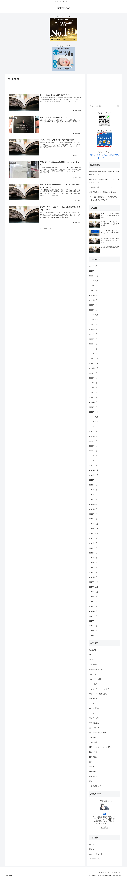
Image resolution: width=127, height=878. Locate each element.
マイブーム (93, 713)
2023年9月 (93, 286)
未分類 (91, 767)
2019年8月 (93, 485)
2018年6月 (93, 553)
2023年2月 (93, 305)
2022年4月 (93, 344)
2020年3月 (93, 456)
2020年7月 (93, 436)
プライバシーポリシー (103, 872)
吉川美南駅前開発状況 (97, 733)
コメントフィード (96, 854)
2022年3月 (93, 349)
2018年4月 (93, 563)
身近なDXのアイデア (97, 776)
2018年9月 (93, 538)
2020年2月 (93, 461)
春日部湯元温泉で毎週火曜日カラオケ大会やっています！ (104, 173)
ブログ (91, 703)
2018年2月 (93, 572)
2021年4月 (93, 392)
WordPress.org (94, 859)
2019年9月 (93, 480)
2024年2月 (93, 271)
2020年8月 (93, 431)
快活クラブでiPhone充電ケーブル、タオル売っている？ (104, 180)
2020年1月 (93, 465)
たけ (104, 814)
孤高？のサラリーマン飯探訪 (100, 747)
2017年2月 (93, 631)
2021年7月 (93, 383)
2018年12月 (93, 524)
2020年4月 (93, 451)
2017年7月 (93, 606)
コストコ (92, 674)
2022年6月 (93, 334)
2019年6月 (93, 494)
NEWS (91, 660)
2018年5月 (93, 558)
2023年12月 (93, 276)
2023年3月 (93, 300)
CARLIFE (92, 650)
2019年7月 (93, 490)
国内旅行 (92, 737)
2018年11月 (93, 529)
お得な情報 (93, 664)
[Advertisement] (45, 86)
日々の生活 (93, 757)
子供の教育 (93, 742)
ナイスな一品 (94, 699)
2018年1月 (93, 577)
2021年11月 (93, 363)
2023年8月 (93, 290)
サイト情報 (93, 684)
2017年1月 (93, 636)
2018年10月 (93, 533)
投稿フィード (94, 849)
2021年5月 (93, 388)
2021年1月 (93, 407)
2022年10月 (93, 320)
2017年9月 (93, 597)
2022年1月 (93, 354)
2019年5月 (93, 499)
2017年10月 (93, 592)
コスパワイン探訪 (96, 679)
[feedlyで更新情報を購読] (104, 827)
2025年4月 (93, 266)
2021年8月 (93, 378)
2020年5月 (93, 446)
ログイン (92, 844)
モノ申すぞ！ (94, 718)
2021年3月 (93, 397)
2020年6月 (93, 441)
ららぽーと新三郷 (96, 669)
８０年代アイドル (96, 786)
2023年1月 (93, 310)
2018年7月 (93, 548)
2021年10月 (93, 368)
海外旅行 (92, 771)
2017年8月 (93, 601)
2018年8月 (93, 543)
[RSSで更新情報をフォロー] (107, 827)
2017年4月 (93, 621)
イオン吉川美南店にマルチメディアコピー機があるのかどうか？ (104, 198)
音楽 (91, 781)
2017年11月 (93, 587)
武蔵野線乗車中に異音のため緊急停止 (103, 192)
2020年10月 (93, 422)
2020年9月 (93, 426)
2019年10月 (93, 475)
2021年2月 (93, 402)
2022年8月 (93, 329)
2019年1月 (93, 519)
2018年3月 (93, 567)
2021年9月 (93, 373)
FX (90, 655)
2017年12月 (93, 582)
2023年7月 (93, 295)
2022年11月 (93, 315)
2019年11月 (93, 470)
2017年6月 (93, 611)
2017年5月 (93, 616)
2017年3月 (93, 626)
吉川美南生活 (94, 728)
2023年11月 (93, 281)
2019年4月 (93, 504)
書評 (91, 762)
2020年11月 (93, 417)
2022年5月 (93, 339)
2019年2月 (93, 514)
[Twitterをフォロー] (102, 827)
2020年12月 (93, 412)
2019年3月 (93, 509)
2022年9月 (93, 324)
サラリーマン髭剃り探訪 (98, 694)
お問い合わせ (116, 872)
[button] (118, 106)
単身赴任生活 (94, 723)
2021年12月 (93, 358)
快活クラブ (93, 752)
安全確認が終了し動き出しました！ (102, 187)
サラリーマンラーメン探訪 (99, 689)
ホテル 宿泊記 (94, 708)
